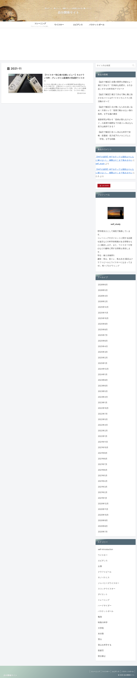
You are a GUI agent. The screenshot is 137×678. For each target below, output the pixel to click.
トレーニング (95, 671)
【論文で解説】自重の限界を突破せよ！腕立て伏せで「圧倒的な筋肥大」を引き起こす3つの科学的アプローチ (115, 85)
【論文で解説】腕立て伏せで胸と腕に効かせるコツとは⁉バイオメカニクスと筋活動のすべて (115, 97)
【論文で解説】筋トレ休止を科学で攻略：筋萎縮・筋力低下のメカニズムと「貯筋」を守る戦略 (114, 135)
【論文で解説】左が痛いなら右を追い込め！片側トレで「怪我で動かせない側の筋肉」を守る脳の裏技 (115, 110)
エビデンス (115, 671)
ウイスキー (106, 671)
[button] (133, 65)
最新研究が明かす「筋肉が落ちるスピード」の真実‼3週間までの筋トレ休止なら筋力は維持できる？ (115, 123)
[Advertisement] (68, 45)
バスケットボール (128, 671)
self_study (100, 163)
